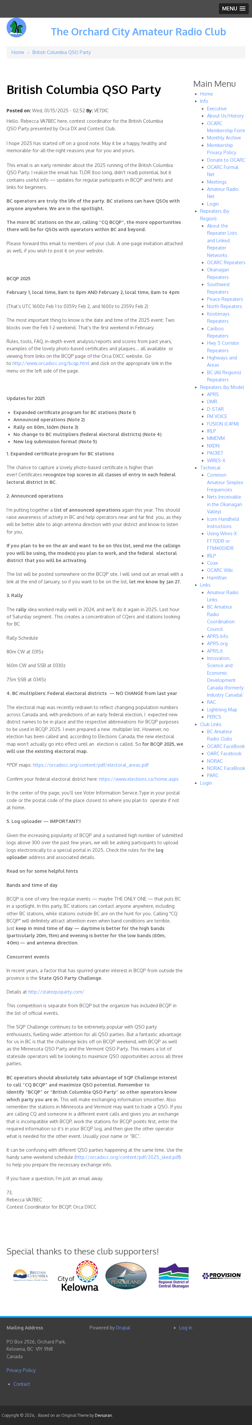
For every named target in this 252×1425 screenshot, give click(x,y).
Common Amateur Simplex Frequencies (225, 482)
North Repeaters (224, 306)
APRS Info (217, 636)
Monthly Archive (224, 137)
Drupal (123, 1327)
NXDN (213, 445)
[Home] (16, 32)
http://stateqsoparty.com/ (56, 992)
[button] (234, 8)
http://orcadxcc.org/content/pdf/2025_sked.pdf (127, 1157)
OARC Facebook (224, 753)
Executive (217, 108)
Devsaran (103, 1415)
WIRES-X (216, 460)
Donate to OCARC (226, 160)
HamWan (217, 577)
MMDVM (216, 438)
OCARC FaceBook (226, 746)
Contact (21, 1384)
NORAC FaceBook (226, 768)
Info (204, 101)
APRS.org (217, 643)
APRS (213, 394)
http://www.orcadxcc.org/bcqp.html (51, 363)
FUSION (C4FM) (223, 424)
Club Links (210, 724)
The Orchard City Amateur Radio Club (138, 31)
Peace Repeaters (225, 299)
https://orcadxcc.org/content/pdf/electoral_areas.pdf (91, 765)
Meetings (217, 182)
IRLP (211, 431)
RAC (211, 702)
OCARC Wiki (220, 570)
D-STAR (215, 409)
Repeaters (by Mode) (222, 387)
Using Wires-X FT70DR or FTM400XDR (222, 541)
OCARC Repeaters (226, 262)
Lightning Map (222, 709)
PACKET (215, 453)
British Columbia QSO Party (61, 52)
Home (17, 52)
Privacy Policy (21, 1370)
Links (205, 585)
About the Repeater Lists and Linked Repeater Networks (222, 240)
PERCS (214, 717)
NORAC (215, 761)
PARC (213, 775)
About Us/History (225, 116)
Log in (185, 1327)
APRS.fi (214, 651)
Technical (210, 467)
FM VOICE (217, 416)
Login (213, 204)
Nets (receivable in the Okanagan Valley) (224, 504)
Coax (212, 563)
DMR (212, 401)
